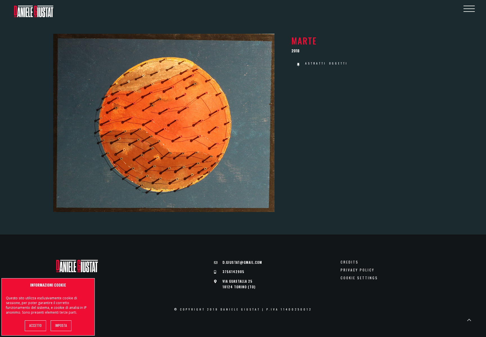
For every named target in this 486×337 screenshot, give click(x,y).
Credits (350, 262)
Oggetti (338, 63)
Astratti (315, 63)
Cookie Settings (359, 278)
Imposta (61, 325)
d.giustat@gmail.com (242, 262)
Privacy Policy (357, 270)
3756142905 (233, 271)
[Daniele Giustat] (33, 11)
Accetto (35, 325)
